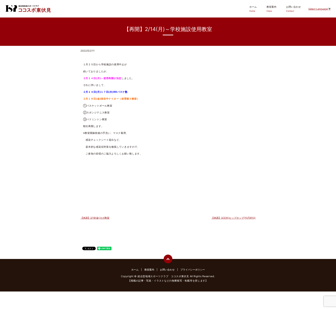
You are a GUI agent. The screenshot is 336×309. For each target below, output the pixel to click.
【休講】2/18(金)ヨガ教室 (94, 217)
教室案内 (271, 8)
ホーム (253, 8)
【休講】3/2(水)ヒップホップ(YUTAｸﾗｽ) (233, 217)
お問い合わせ (293, 8)
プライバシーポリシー (192, 269)
